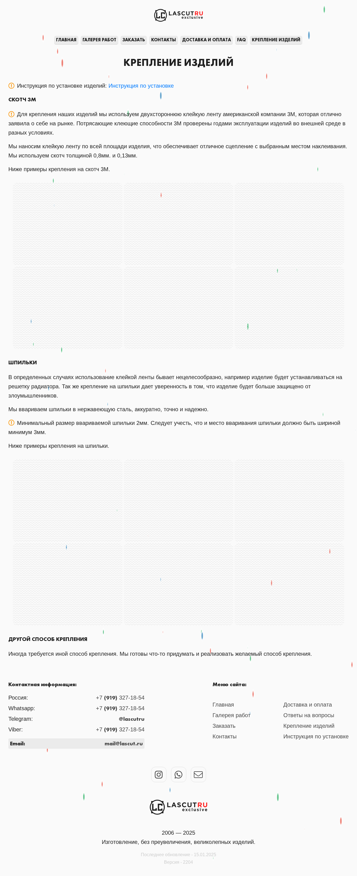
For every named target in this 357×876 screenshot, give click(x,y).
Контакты (163, 40)
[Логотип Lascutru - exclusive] (178, 807)
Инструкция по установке (141, 86)
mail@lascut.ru (124, 743)
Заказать (133, 40)
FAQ (241, 40)
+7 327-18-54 (120, 697)
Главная (66, 40)
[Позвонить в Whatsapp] (178, 774)
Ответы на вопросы (308, 715)
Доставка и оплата (206, 40)
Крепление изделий (276, 40)
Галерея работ (99, 40)
